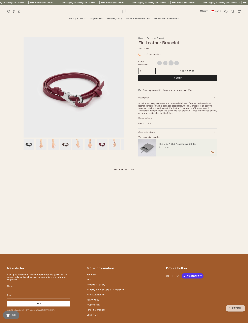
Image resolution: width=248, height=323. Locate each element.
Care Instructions (146, 132)
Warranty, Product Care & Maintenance (105, 289)
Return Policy (93, 299)
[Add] (212, 152)
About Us (91, 274)
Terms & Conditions (96, 310)
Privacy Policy (93, 304)
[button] (77, 18)
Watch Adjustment (95, 294)
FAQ (89, 279)
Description (143, 97)
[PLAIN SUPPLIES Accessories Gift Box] (147, 147)
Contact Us (92, 315)
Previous (23, 87)
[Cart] (239, 11)
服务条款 (48, 310)
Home (140, 38)
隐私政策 (40, 310)
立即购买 (178, 78)
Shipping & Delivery (96, 284)
